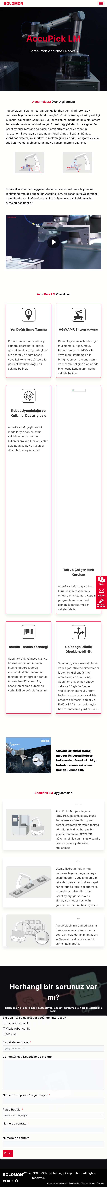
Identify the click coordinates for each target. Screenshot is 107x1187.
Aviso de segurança (56, 1183)
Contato (100, 1183)
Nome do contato (14, 1123)
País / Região (11, 1109)
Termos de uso (88, 1183)
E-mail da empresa (16, 1042)
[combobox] (53, 1115)
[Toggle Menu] (101, 3)
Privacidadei (73, 1183)
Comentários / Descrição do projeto (27, 1056)
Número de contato (16, 1138)
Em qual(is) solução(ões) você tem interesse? (34, 1017)
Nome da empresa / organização (25, 1095)
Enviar (7, 1153)
